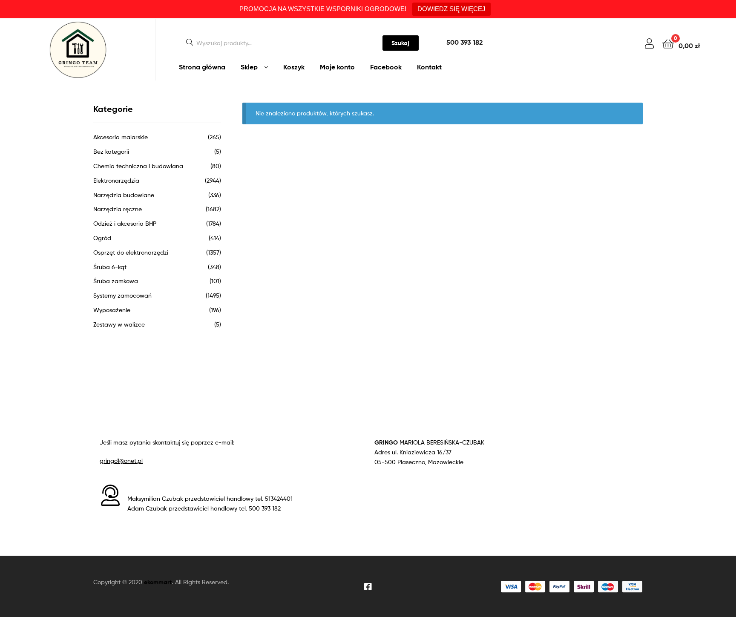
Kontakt (429, 67)
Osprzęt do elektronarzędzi (130, 252)
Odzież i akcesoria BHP (124, 223)
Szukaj (400, 43)
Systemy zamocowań (122, 295)
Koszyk (294, 67)
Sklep (249, 67)
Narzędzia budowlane (123, 194)
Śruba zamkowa (115, 280)
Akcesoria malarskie (120, 137)
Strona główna (202, 67)
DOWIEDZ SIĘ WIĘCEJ (451, 8)
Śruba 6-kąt (109, 266)
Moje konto (337, 67)
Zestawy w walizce (119, 324)
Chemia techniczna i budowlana (138, 165)
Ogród (102, 237)
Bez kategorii (111, 151)
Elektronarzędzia (116, 180)
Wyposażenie (111, 309)
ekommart (158, 582)
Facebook (386, 67)
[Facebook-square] (368, 587)
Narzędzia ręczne (117, 208)
